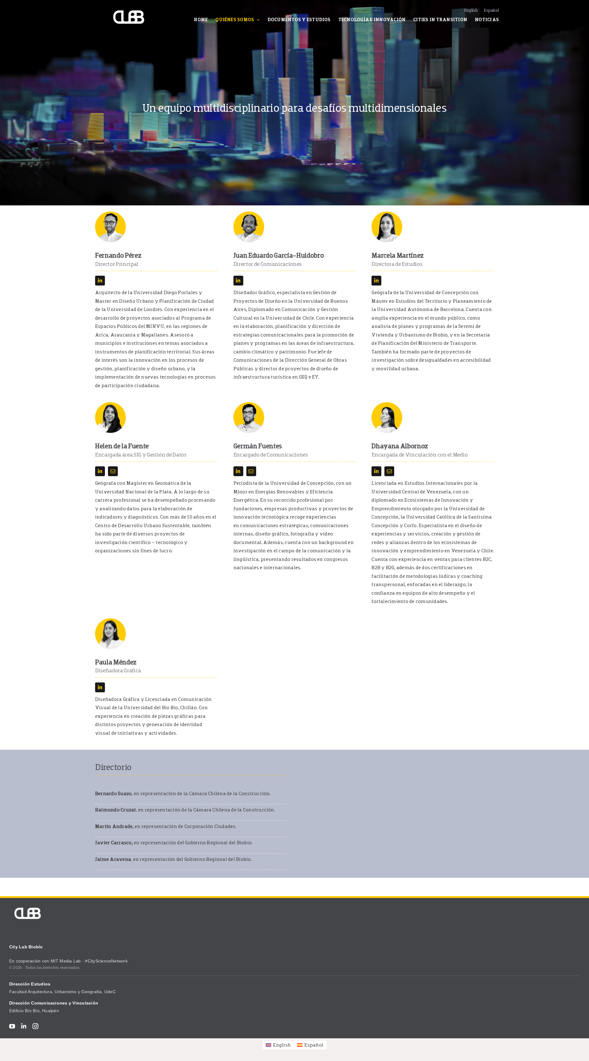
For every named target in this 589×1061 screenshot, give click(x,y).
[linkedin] (100, 281)
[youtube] (12, 1026)
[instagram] (35, 1026)
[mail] (113, 471)
